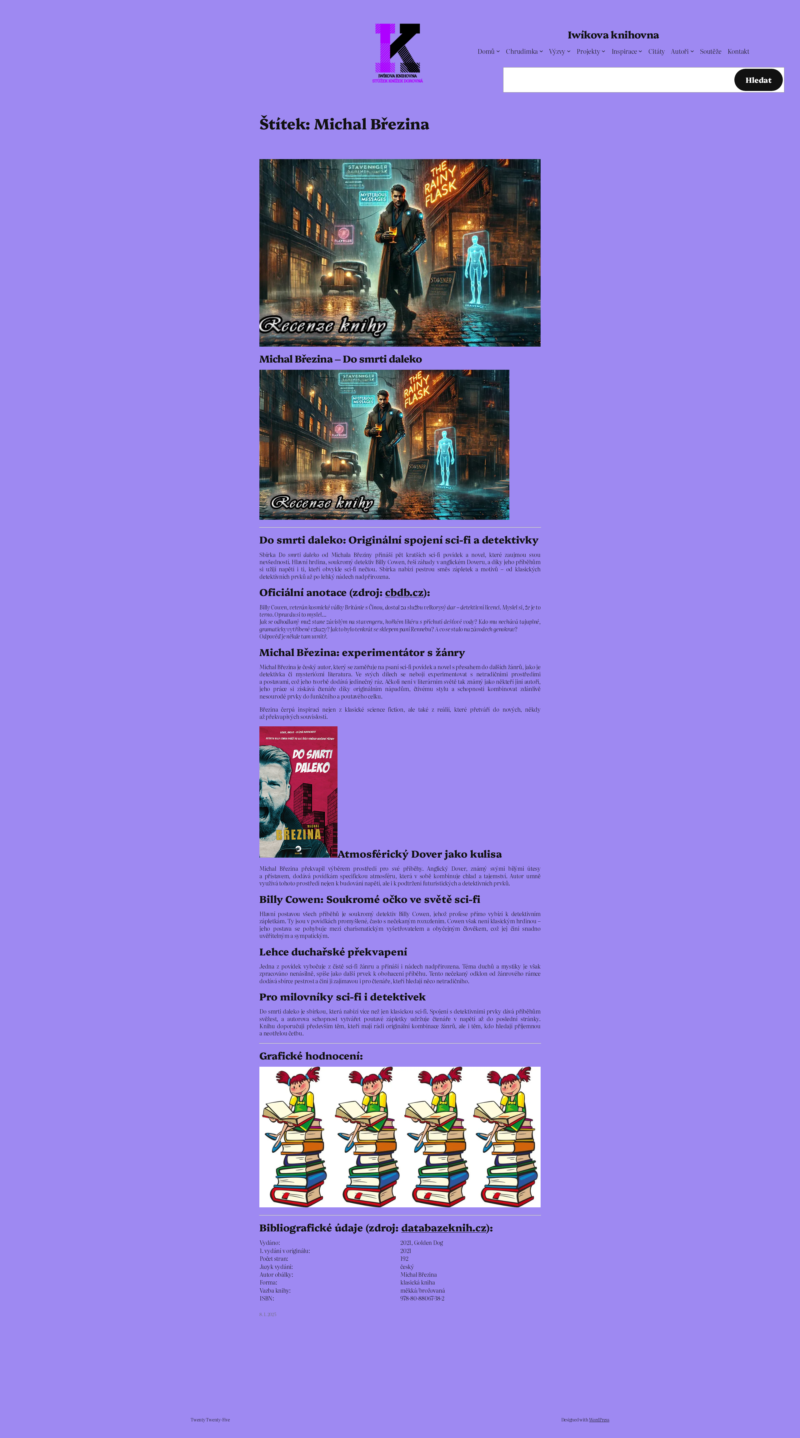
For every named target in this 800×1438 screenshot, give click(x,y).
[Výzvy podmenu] (569, 51)
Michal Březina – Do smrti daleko (340, 358)
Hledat (759, 79)
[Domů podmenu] (498, 51)
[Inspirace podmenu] (640, 51)
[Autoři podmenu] (692, 51)
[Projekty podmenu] (603, 51)
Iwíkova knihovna (613, 34)
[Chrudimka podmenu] (541, 51)
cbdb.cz (404, 592)
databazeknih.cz (443, 1227)
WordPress (599, 1419)
